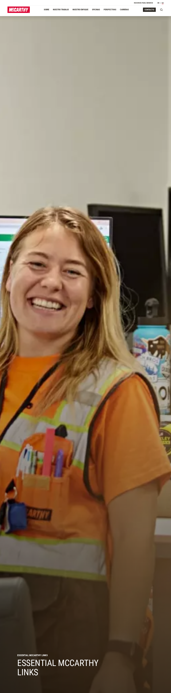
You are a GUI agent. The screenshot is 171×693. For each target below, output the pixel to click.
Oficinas (96, 9)
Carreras (124, 9)
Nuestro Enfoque (80, 9)
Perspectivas (110, 9)
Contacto (149, 10)
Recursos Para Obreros (143, 3)
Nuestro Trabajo (61, 9)
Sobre (46, 9)
